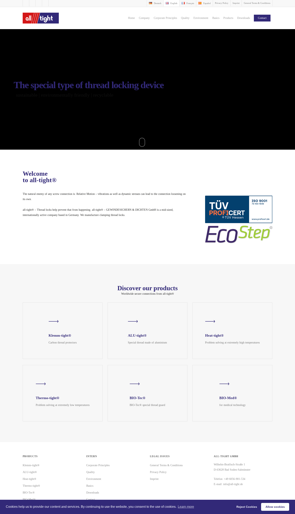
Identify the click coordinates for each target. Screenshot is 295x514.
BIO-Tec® (29, 492)
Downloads (92, 492)
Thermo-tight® (31, 485)
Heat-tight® (29, 478)
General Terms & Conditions (166, 465)
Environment (93, 478)
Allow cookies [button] (275, 506)
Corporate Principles (98, 465)
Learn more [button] (186, 506)
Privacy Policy (158, 472)
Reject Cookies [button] (246, 506)
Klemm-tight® (31, 465)
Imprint (154, 478)
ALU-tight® (30, 472)
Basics (89, 485)
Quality (90, 472)
